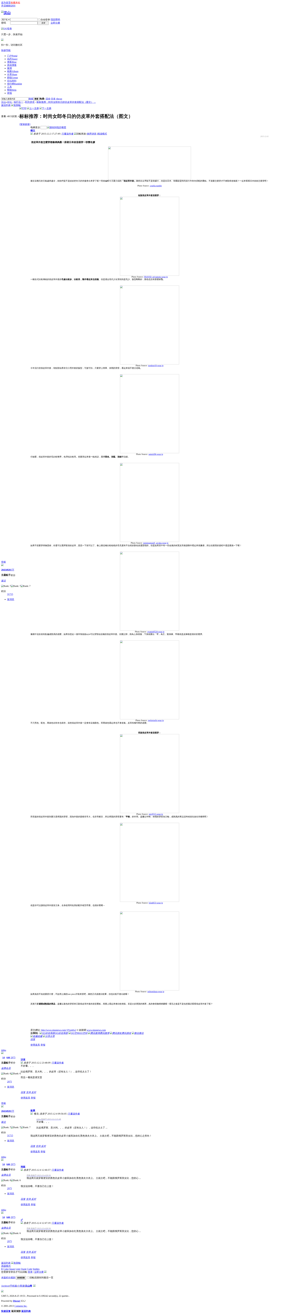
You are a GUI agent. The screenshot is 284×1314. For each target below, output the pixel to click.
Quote (23, 1269)
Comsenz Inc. (20, 1306)
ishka (3, 1050)
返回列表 (6, 105)
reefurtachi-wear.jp (156, 720)
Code (29, 1269)
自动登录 (45, 19)
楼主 (32, 130)
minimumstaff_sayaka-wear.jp (155, 543)
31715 (10, 594)
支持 (28, 1092)
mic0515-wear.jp (156, 814)
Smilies (36, 1269)
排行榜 (14, 84)
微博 (9, 68)
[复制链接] (24, 124)
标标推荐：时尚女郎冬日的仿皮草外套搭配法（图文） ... (66, 102)
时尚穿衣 (30, 102)
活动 (48, 98)
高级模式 (6, 1266)
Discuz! (16, 1301)
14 (3, 1057)
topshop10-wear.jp (155, 365)
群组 (12, 77)
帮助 (11, 90)
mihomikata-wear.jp (155, 991)
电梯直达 (35, 127)
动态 (12, 59)
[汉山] (6, 13)
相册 (12, 71)
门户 (12, 56)
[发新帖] (16, 105)
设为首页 (6, 2)
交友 (53, 98)
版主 (3, 580)
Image (12, 1269)
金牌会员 (6, 1068)
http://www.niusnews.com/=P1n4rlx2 (58, 1030)
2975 (13, 1057)
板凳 (32, 1110)
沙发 (23, 1059)
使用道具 (35, 1045)
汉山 (3, 102)
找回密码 (55, 19)
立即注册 (55, 23)
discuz (59, 98)
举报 (9, 93)
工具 (9, 87)
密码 (3, 23)
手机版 (13, 1286)
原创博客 (12, 65)
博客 (11, 62)
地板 (23, 1166)
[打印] (22, 108)
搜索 (31, 98)
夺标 (3, 562)
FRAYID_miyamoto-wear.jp (156, 277)
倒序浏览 (91, 133)
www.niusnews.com (96, 1030)
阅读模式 (102, 133)
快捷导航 (6, 50)
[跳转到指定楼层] (56, 127)
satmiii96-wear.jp (156, 454)
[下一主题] (45, 108)
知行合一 (18, 102)
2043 (3, 570)
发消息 (10, 599)
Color (6, 1269)
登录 (30, 1272)
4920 (8, 570)
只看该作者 (68, 133)
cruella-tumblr (156, 186)
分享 (12, 74)
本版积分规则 (8, 1277)
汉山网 (28, 1286)
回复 (32, 1039)
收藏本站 (15, 2)
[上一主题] (33, 108)
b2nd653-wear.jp (156, 903)
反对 (33, 1092)
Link (18, 1269)
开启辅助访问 (8, 5)
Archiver (5, 1286)
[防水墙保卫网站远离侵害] (34, 1286)
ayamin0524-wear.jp (155, 632)
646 (8, 1057)
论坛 (11, 80)
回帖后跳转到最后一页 (41, 1277)
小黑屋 (21, 1286)
